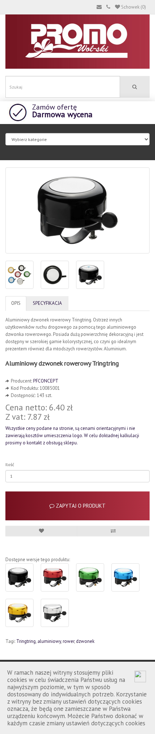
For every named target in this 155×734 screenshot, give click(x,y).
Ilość (9, 464)
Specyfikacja (47, 303)
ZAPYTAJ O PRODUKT (80, 505)
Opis (16, 303)
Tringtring (26, 641)
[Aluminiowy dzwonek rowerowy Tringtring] (77, 210)
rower (68, 641)
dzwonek (85, 641)
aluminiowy (49, 641)
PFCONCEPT (45, 381)
